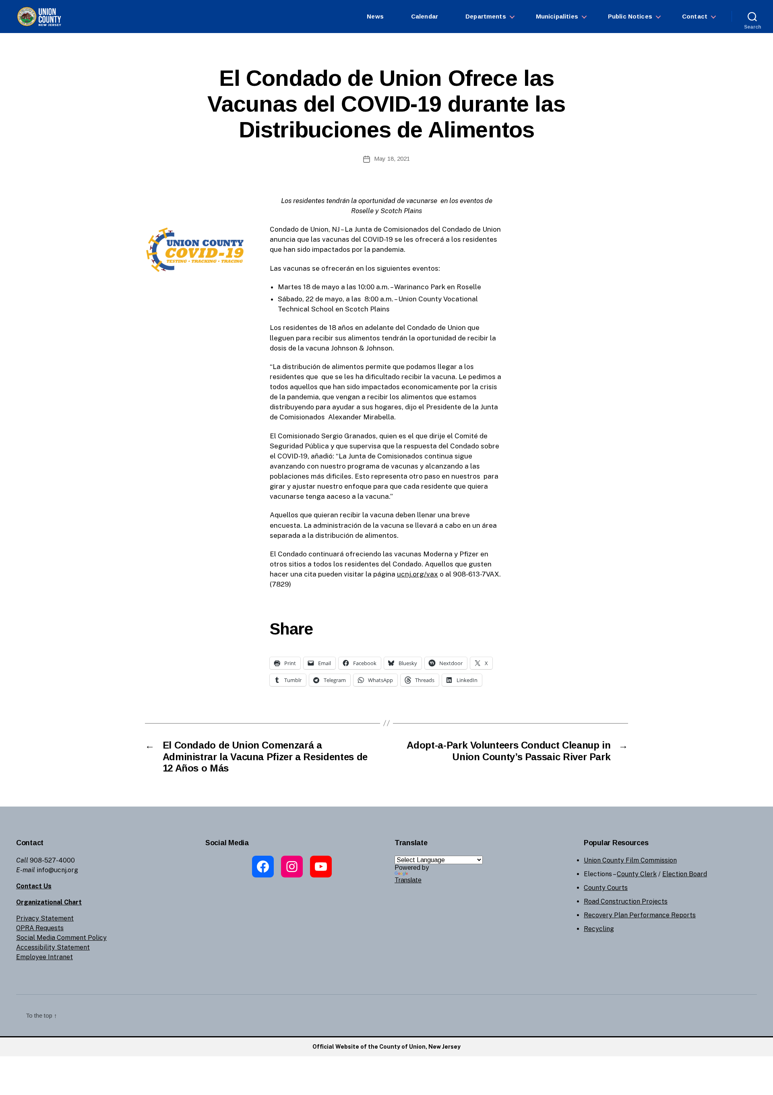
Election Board (684, 874)
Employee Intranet (44, 957)
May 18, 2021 (392, 158)
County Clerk (637, 874)
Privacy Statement (45, 918)
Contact (694, 16)
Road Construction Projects (626, 901)
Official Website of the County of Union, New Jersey (386, 1046)
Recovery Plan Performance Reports (640, 915)
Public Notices (630, 16)
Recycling (599, 929)
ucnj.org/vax (417, 574)
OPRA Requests (40, 928)
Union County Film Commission (630, 860)
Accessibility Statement (53, 947)
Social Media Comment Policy (61, 938)
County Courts (606, 888)
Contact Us (34, 886)
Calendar (424, 16)
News (375, 16)
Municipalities (557, 16)
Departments (485, 16)
